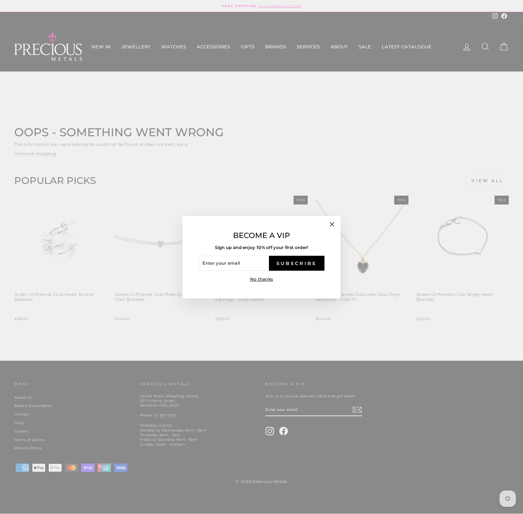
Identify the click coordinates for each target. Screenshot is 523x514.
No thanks (261, 279)
